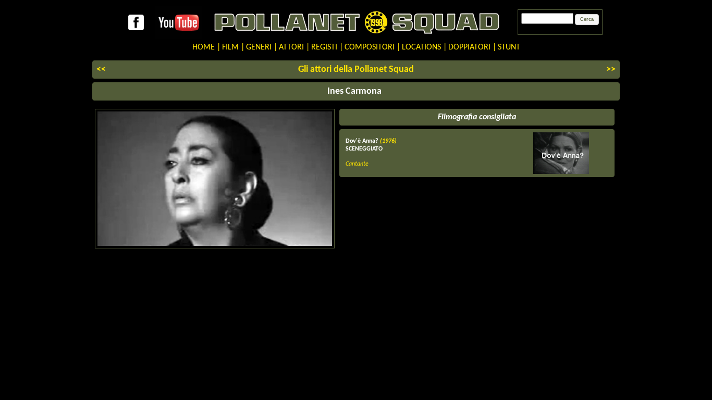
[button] (587, 20)
